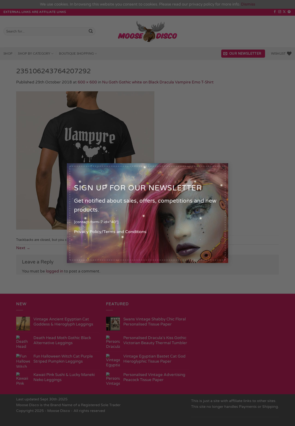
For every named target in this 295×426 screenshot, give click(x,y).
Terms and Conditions (124, 231)
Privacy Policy (87, 231)
